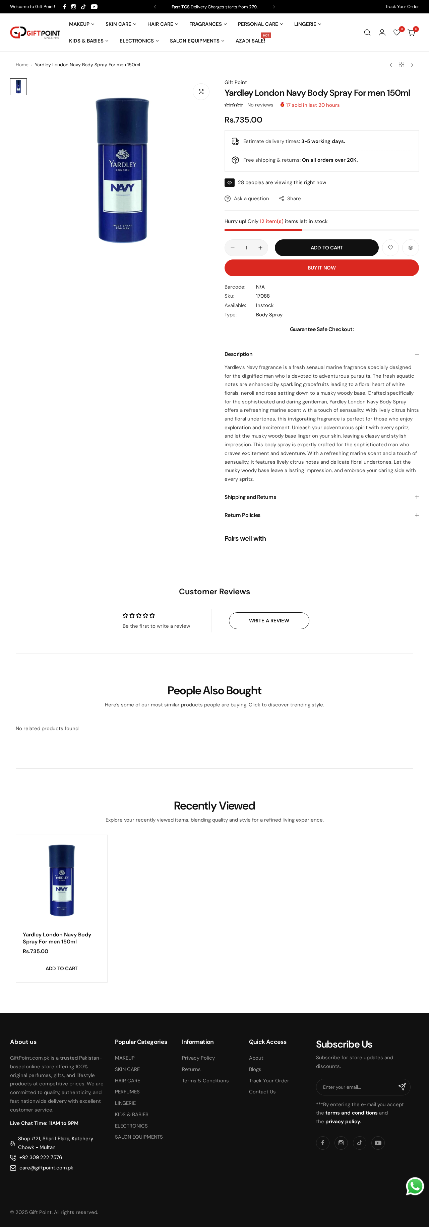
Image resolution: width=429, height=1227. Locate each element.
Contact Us (262, 1091)
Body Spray (269, 314)
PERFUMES (127, 1091)
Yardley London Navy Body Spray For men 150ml (57, 938)
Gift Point (236, 82)
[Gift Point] (35, 32)
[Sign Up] (402, 1087)
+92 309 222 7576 (40, 1157)
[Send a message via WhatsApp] (415, 1186)
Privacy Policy (198, 1058)
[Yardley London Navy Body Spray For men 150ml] (61, 880)
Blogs (255, 1069)
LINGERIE (125, 1103)
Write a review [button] (269, 620)
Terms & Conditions (205, 1080)
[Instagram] (73, 6)
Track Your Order (402, 6)
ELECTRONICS (131, 1126)
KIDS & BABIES (131, 1114)
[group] (122, 170)
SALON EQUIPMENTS (139, 1137)
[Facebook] (64, 6)
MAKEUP (125, 1058)
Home (22, 65)
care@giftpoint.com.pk (46, 1167)
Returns (191, 1069)
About (256, 1058)
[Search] (367, 32)
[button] (155, 7)
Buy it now (321, 267)
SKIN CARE (127, 1069)
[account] (382, 32)
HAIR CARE (127, 1080)
